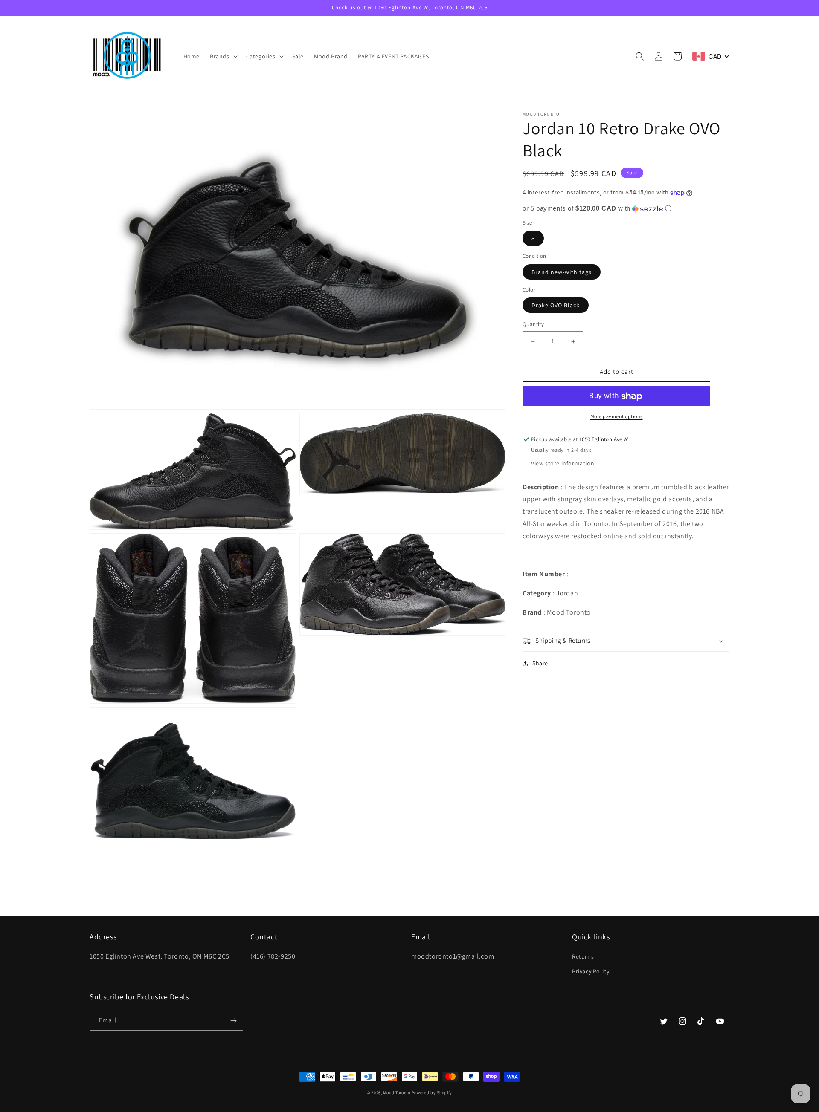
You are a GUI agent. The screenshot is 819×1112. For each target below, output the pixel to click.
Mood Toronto (396, 1092)
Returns (583, 956)
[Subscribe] (233, 1021)
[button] (223, 56)
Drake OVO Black (555, 305)
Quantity (533, 324)
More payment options (616, 416)
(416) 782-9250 (272, 956)
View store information (562, 463)
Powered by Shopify (432, 1092)
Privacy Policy (590, 971)
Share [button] (540, 663)
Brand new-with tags (561, 272)
